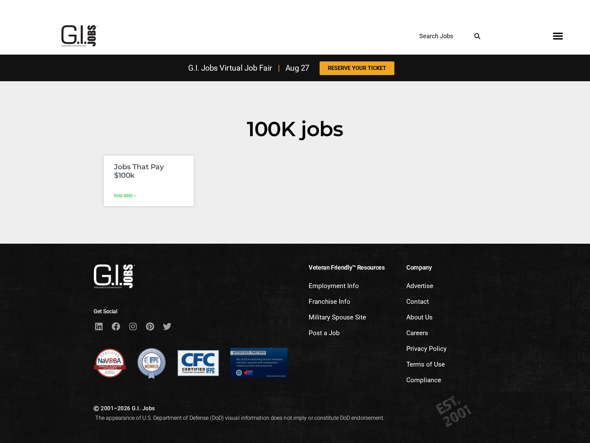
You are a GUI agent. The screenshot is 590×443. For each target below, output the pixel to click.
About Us (419, 317)
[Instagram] (132, 326)
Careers (417, 333)
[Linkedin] (98, 326)
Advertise (419, 286)
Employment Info (334, 286)
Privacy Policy (426, 349)
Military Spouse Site (337, 317)
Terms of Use (425, 364)
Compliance (423, 380)
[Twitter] (166, 326)
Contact (417, 301)
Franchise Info (329, 301)
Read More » (125, 195)
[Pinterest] (149, 326)
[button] (477, 36)
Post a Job (324, 333)
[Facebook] (115, 326)
